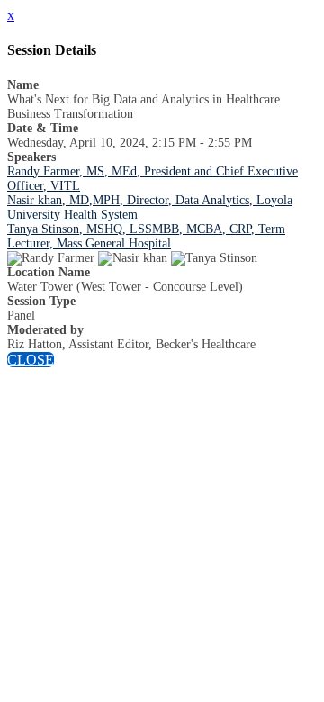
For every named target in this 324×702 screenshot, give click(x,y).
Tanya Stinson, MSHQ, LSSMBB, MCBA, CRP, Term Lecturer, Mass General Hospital (146, 236)
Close (30, 359)
